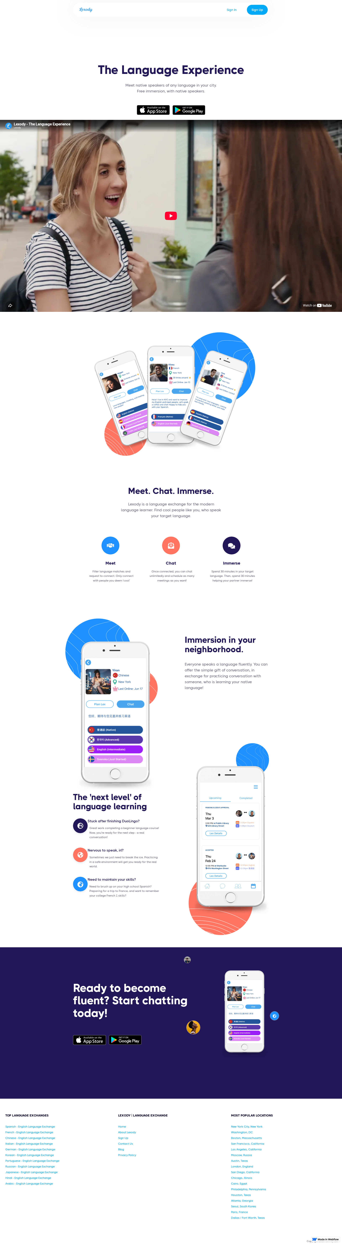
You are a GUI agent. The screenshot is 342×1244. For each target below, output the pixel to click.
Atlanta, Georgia (242, 1200)
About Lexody (127, 1132)
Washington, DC (242, 1132)
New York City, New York (247, 1126)
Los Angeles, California (246, 1149)
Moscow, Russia (241, 1155)
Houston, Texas (241, 1195)
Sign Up (257, 10)
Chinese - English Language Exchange (30, 1138)
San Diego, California (245, 1172)
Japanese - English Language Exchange (31, 1172)
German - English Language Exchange (30, 1149)
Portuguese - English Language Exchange (32, 1160)
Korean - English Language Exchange (29, 1155)
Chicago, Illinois (241, 1178)
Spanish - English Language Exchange (30, 1126)
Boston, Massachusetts (246, 1138)
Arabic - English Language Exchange (29, 1183)
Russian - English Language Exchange (30, 1166)
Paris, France (239, 1212)
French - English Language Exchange (29, 1132)
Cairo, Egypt (239, 1183)
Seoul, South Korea (243, 1206)
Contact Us (125, 1143)
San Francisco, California (247, 1143)
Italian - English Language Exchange (29, 1143)
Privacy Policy (127, 1155)
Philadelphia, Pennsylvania (248, 1189)
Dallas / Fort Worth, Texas (248, 1217)
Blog (121, 1149)
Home (122, 1126)
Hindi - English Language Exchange (28, 1178)
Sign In (232, 10)
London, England (242, 1166)
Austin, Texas (239, 1160)
